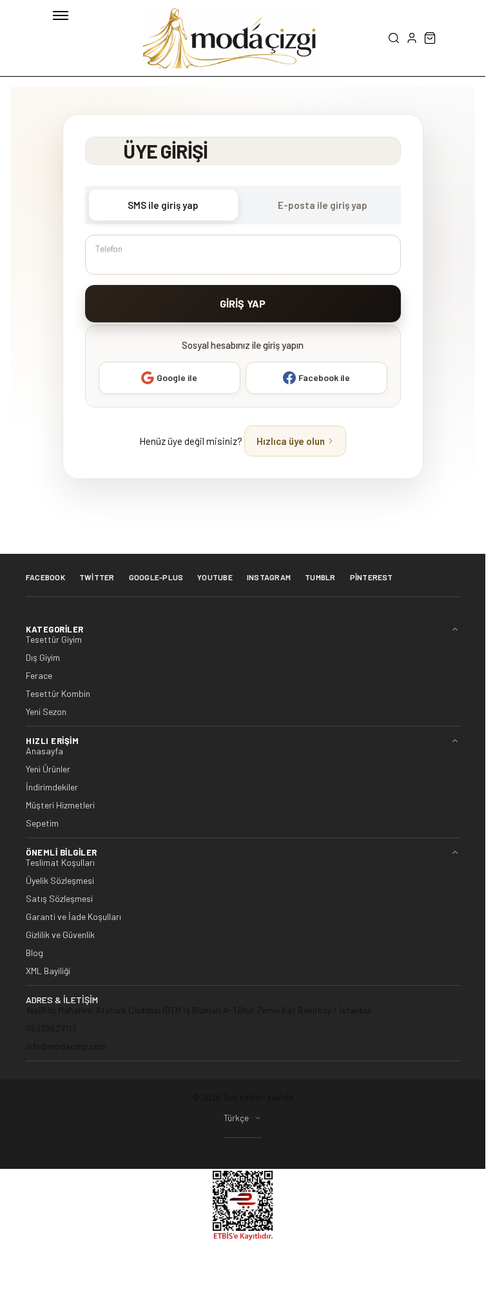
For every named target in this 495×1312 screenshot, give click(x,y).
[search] (393, 38)
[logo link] (230, 38)
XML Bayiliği (48, 971)
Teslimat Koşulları (60, 862)
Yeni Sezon (46, 712)
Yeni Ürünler (48, 769)
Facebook (45, 577)
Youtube (215, 577)
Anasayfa (44, 751)
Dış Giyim (43, 657)
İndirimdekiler (52, 787)
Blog (34, 953)
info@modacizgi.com (66, 1046)
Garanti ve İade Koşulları (73, 917)
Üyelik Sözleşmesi (60, 881)
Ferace (39, 676)
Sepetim (42, 823)
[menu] (60, 15)
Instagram (269, 577)
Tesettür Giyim (54, 639)
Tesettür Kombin (58, 694)
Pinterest (371, 577)
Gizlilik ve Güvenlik (60, 935)
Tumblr (320, 577)
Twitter (97, 577)
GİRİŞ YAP (243, 303)
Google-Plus (156, 577)
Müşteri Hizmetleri (60, 805)
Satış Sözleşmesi (59, 899)
